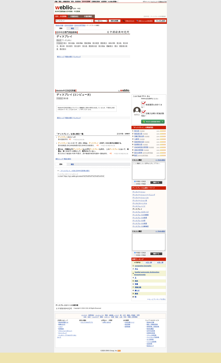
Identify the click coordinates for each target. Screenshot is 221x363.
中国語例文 (74, 16)
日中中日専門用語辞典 (66, 32)
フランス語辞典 (151, 335)
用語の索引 (69, 56)
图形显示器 (93, 46)
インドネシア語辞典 (153, 337)
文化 (85, 317)
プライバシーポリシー (65, 330)
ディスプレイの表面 (139, 223)
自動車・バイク (114, 315)
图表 (86, 43)
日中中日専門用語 (79, 25)
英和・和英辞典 (76, 1)
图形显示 (103, 43)
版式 (135, 155)
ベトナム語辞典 (151, 341)
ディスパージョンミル (140, 197)
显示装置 (95, 43)
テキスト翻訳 (137, 160)
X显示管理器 (138, 150)
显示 (65, 43)
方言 (125, 317)
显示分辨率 (138, 153)
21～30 (160, 262)
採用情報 (127, 326)
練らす (137, 290)
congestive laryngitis (143, 266)
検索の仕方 (61, 324)
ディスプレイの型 (138, 220)
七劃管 (136, 139)
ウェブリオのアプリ (87, 322)
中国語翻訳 (88, 16)
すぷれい (68, 40)
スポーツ (107, 317)
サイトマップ (62, 333)
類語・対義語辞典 (64, 1)
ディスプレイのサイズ (140, 212)
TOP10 (137, 262)
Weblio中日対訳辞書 (65, 90)
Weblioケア (150, 346)
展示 (61, 46)
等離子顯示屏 (139, 136)
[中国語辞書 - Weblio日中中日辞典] (64, 9)
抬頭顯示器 (138, 144)
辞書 (56, 1)
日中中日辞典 (86, 1)
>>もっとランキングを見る (156, 299)
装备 (103, 46)
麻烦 (136, 293)
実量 (136, 284)
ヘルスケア (95, 317)
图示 (116, 46)
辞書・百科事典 (132, 317)
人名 (120, 317)
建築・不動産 (131, 315)
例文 (72, 28)
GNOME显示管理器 (141, 147)
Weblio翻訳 (150, 328)
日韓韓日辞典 (96, 1)
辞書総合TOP (162, 1)
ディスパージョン (138, 192)
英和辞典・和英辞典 (153, 326)
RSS (119, 350)
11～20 (149, 262)
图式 (61, 49)
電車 (106, 315)
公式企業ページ (129, 322)
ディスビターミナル (139, 203)
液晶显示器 (138, 134)
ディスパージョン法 (139, 200)
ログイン (154, 1)
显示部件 (69, 46)
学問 (138, 315)
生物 (112, 317)
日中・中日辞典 (61, 16)
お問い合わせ (107, 322)
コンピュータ (99, 315)
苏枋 (136, 281)
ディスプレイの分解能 (140, 215)
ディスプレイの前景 (139, 218)
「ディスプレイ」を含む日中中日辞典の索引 (75, 171)
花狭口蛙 (138, 287)
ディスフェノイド (138, 206)
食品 (116, 317)
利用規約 (61, 328)
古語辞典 (104, 1)
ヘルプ (60, 326)
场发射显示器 (139, 142)
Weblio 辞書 (59, 25)
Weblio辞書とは (63, 322)
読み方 (59, 40)
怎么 (136, 269)
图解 (108, 46)
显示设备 (71, 43)
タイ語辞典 (150, 339)
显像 (89, 43)
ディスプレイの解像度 (140, 226)
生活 (89, 317)
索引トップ (61, 56)
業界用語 (91, 315)
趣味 (101, 317)
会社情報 (127, 324)
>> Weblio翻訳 (160, 160)
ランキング (77, 56)
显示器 (76, 46)
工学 (124, 315)
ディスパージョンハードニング (143, 195)
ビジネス (84, 315)
